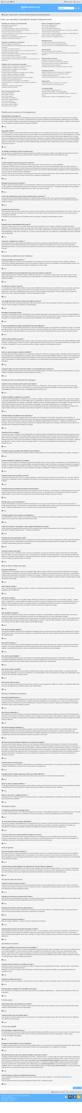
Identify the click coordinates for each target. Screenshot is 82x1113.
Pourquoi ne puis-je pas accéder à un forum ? (13, 75)
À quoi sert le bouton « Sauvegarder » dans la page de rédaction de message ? (19, 83)
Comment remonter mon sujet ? (10, 87)
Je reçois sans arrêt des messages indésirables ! (54, 44)
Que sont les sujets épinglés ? (9, 102)
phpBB (57, 318)
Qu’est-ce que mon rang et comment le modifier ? (14, 57)
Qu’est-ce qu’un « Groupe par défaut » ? (52, 35)
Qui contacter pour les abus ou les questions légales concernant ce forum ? (59, 94)
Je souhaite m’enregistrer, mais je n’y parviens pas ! (15, 28)
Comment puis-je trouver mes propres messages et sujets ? (57, 66)
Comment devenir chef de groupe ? (51, 31)
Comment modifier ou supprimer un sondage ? (14, 74)
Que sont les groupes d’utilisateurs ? (51, 28)
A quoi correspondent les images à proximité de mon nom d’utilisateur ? (20, 53)
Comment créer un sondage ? (9, 70)
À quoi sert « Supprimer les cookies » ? (12, 38)
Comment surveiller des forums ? (50, 75)
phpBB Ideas (10, 1047)
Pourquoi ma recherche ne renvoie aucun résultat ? (55, 61)
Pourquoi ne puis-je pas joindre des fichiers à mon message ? (17, 77)
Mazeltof (12, 1098)
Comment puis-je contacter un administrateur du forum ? (56, 96)
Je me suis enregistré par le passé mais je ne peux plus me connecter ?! (20, 33)
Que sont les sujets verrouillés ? (10, 104)
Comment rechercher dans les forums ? (52, 60)
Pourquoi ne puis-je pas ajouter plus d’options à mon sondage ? (18, 72)
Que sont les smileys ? (7, 96)
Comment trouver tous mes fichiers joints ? (53, 84)
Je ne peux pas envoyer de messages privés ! (54, 42)
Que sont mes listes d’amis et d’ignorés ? (52, 51)
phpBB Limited (48, 1032)
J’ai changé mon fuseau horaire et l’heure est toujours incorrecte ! (18, 50)
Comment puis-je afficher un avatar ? (11, 55)
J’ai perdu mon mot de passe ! (9, 35)
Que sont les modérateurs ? (49, 27)
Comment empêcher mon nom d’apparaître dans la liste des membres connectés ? (20, 46)
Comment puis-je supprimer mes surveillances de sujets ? (57, 77)
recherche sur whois (32, 1058)
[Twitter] (66, 1097)
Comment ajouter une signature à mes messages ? (15, 69)
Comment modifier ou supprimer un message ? (14, 67)
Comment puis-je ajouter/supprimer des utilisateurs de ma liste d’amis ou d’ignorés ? (60, 53)
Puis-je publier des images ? (9, 97)
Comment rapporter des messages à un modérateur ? (16, 80)
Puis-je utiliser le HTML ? (8, 94)
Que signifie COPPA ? (7, 27)
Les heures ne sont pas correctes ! (11, 48)
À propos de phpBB (7, 1035)
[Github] (70, 1097)
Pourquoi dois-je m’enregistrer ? (10, 25)
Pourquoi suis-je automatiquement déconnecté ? (14, 36)
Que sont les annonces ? (8, 101)
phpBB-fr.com (10, 1097)
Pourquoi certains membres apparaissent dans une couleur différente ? (60, 33)
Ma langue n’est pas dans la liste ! (10, 52)
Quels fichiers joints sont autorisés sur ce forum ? (54, 82)
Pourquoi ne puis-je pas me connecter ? (12, 31)
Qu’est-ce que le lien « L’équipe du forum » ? (53, 36)
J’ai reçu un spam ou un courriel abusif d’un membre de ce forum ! (59, 45)
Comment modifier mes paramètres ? (11, 44)
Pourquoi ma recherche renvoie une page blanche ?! (55, 63)
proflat (5, 1098)
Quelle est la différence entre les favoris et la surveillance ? (57, 72)
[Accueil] (11, 8)
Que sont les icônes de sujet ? (9, 106)
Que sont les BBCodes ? (8, 92)
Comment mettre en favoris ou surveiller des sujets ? (55, 74)
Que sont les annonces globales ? (10, 99)
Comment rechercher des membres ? (51, 65)
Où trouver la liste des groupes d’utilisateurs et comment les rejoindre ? (60, 30)
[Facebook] (74, 1097)
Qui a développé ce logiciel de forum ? (51, 90)
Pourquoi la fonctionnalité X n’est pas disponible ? (54, 91)
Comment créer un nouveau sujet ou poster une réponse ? (17, 66)
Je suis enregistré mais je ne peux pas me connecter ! (16, 30)
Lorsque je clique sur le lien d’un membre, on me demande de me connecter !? (20, 59)
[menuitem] (12, 2)
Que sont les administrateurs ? (50, 25)
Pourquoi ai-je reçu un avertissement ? (12, 79)
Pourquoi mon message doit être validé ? (12, 85)
